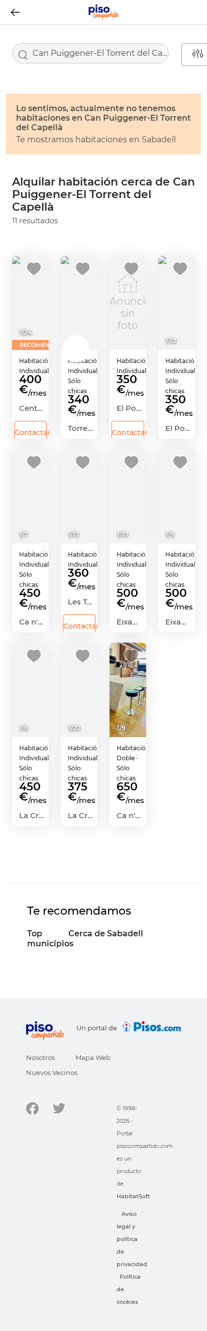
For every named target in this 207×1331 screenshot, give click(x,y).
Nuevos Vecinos (51, 1073)
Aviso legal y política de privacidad (132, 1239)
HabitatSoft (133, 1196)
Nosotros (40, 1057)
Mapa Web (93, 1057)
